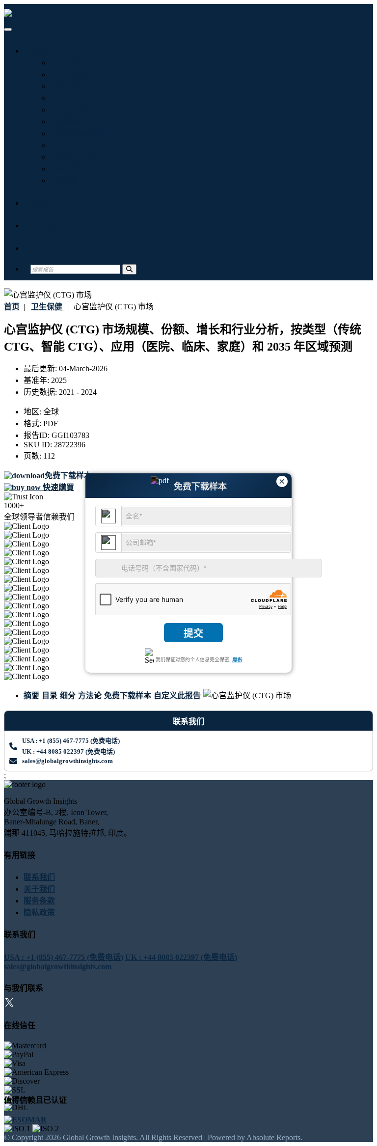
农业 (60, 145)
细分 (68, 695)
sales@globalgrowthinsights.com (67, 760)
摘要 (31, 695)
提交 (193, 633)
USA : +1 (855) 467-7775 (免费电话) (71, 740)
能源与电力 (71, 121)
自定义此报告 (177, 695)
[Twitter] (9, 1004)
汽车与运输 (71, 98)
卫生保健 (67, 74)
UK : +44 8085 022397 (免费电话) (68, 751)
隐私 (237, 659)
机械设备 (67, 86)
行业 (38, 51)
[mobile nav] (8, 29)
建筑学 (64, 168)
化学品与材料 (75, 157)
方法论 (90, 695)
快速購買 (57, 487)
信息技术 (67, 62)
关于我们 (46, 225)
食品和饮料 (71, 110)
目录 (49, 695)
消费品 (64, 180)
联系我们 (46, 248)
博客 (38, 203)
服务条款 (39, 901)
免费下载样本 (127, 695)
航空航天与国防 (79, 133)
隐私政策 (39, 912)
